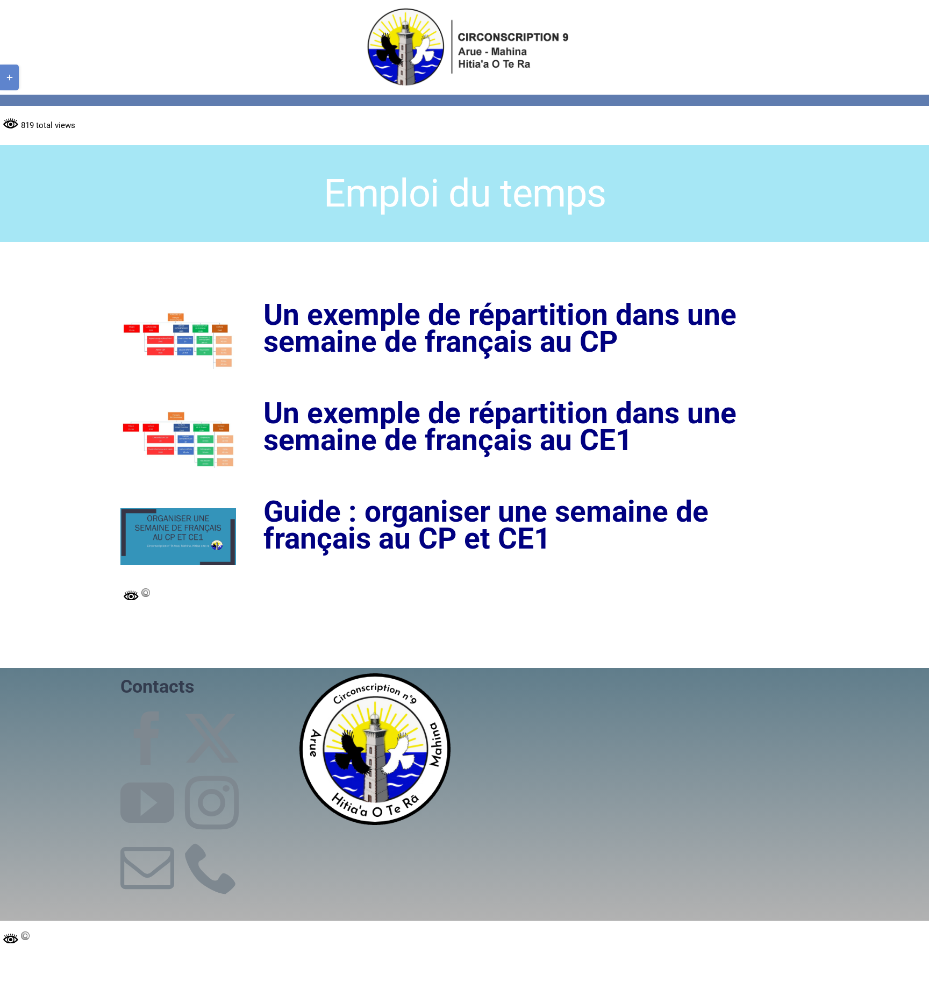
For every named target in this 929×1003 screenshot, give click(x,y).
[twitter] (212, 738)
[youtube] (147, 803)
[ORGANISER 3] (178, 512)
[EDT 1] (178, 314)
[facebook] (147, 738)
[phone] (212, 867)
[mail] (147, 867)
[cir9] (464, 9)
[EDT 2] (178, 412)
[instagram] (212, 803)
